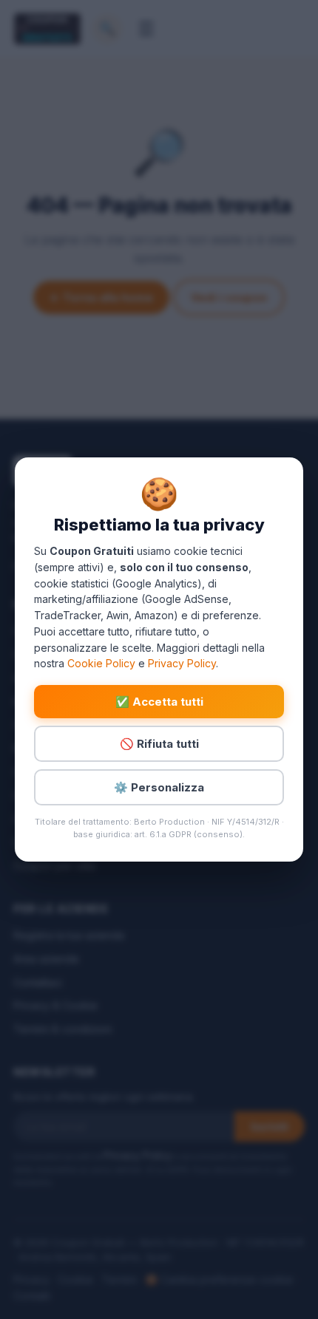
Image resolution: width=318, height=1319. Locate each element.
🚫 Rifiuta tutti (159, 744)
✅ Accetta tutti (159, 702)
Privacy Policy (182, 663)
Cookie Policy (101, 663)
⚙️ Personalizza (159, 787)
